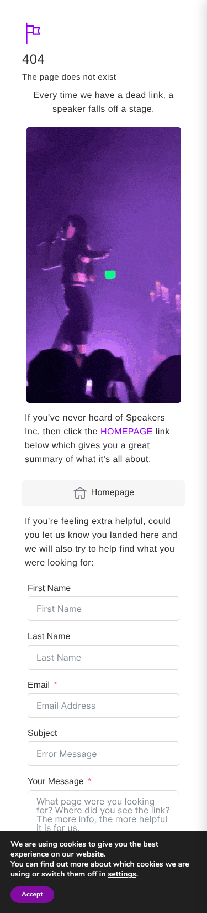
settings (122, 874)
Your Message (56, 781)
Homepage (112, 492)
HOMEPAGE (126, 432)
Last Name (49, 636)
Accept (32, 894)
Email (39, 685)
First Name (49, 588)
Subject (42, 733)
